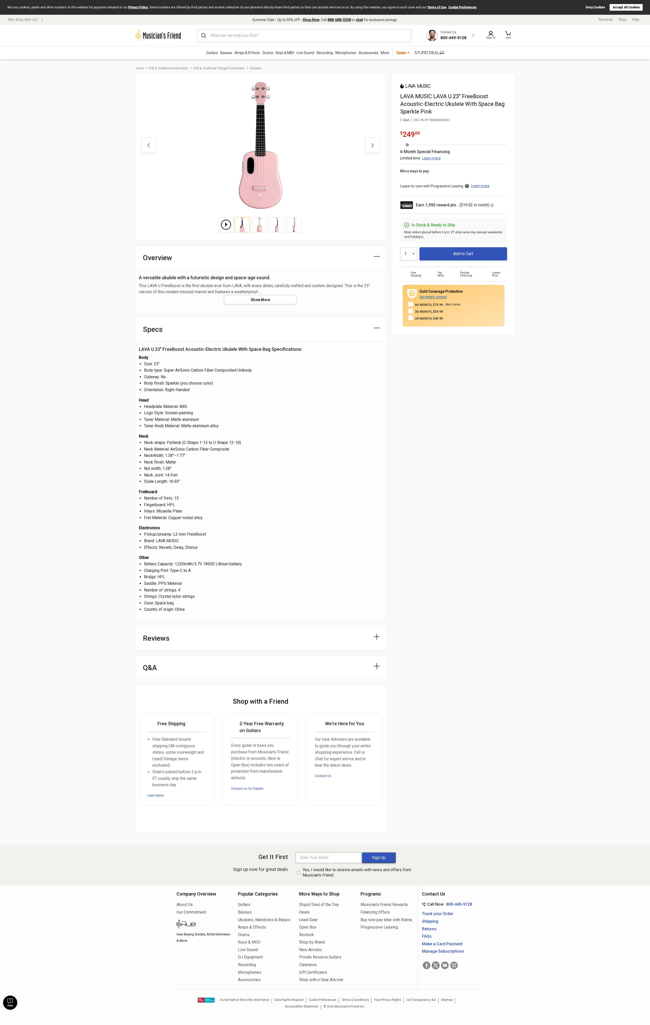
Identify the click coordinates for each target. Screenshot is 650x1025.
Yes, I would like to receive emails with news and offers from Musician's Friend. (357, 872)
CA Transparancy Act (421, 1000)
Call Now (446, 904)
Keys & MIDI (285, 53)
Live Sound (305, 53)
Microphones (345, 53)
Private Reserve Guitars (320, 957)
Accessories (368, 53)
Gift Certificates (313, 972)
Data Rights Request (289, 1000)
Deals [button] (401, 53)
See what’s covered (433, 297)
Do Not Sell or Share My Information (244, 1000)
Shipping (430, 921)
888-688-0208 (339, 20)
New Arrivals (310, 949)
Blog (622, 20)
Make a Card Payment (442, 943)
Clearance (308, 964)
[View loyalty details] (492, 205)
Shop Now (311, 20)
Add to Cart (463, 253)
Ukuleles (255, 68)
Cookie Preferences (462, 7)
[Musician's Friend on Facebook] (426, 965)
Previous (148, 145)
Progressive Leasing (379, 927)
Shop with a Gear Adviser (321, 979)
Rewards (606, 20)
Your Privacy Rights (387, 1000)
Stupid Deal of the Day (319, 904)
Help (635, 20)
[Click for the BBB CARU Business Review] (206, 1000)
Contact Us (323, 776)
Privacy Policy (138, 7)
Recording (325, 53)
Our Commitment (191, 912)
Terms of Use (436, 7)
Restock (306, 934)
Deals (304, 912)
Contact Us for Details (247, 788)
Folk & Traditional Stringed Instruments (219, 68)
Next (372, 145)
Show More (260, 300)
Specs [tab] (153, 329)
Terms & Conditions (355, 1000)
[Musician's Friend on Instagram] (454, 965)
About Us (184, 904)
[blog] (203, 925)
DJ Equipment (250, 957)
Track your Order (437, 913)
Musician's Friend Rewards (384, 904)
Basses (226, 53)
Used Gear (308, 919)
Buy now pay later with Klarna (386, 919)
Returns (429, 929)
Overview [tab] (157, 258)
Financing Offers (375, 912)
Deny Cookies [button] (595, 7)
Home (139, 68)
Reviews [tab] (156, 638)
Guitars (212, 53)
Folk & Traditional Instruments (168, 68)
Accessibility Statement (301, 1006)
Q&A (405, 120)
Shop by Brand (312, 942)
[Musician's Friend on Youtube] (444, 965)
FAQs (427, 936)
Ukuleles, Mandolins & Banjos (264, 919)
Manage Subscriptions (443, 951)
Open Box (307, 927)
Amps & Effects (247, 53)
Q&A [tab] (150, 668)
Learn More (155, 795)
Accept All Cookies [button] (626, 7)
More (385, 53)
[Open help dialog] (10, 1003)
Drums (268, 53)
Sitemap (446, 1000)
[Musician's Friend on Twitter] (435, 965)
